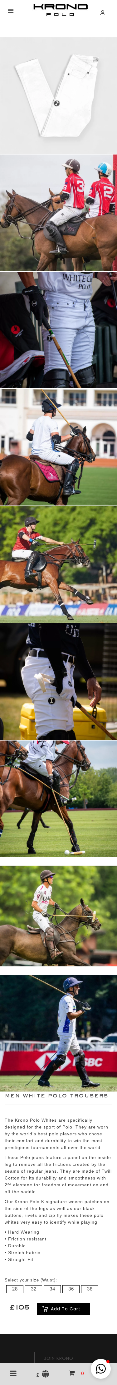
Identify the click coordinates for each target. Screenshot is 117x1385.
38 (90, 1288)
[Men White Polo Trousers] (58, 95)
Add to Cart (65, 1309)
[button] (101, 1369)
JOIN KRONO (58, 1358)
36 (71, 1288)
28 (15, 1288)
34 (52, 1288)
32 (34, 1288)
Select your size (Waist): (31, 1280)
